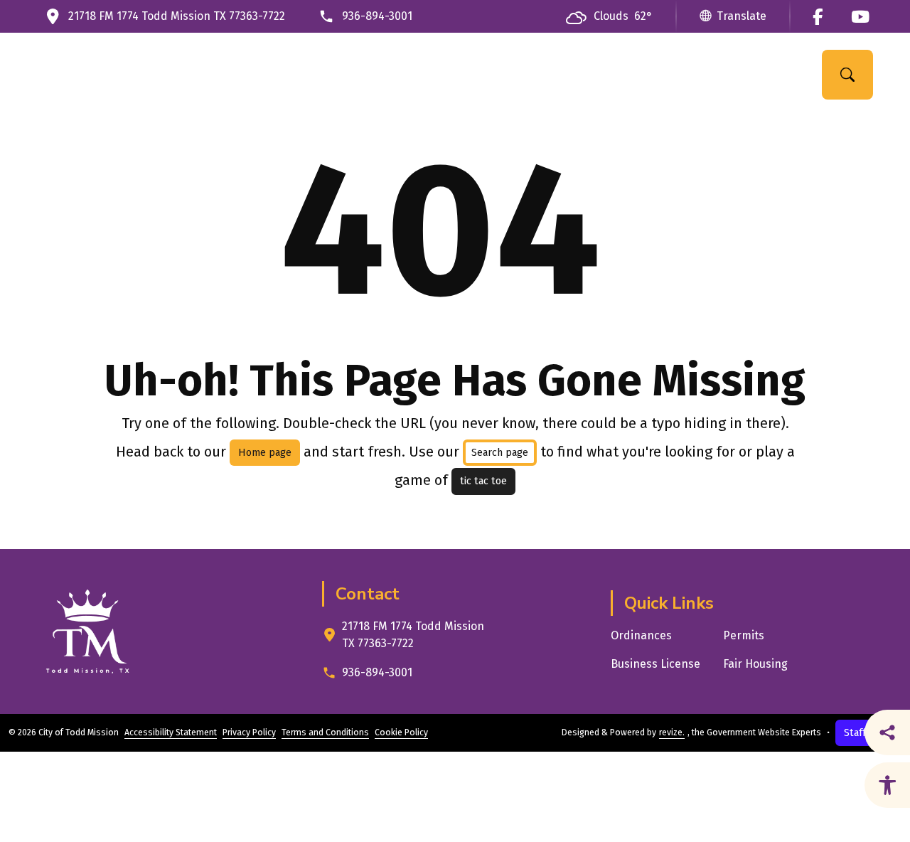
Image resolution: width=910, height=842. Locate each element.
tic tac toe (483, 481)
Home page (264, 453)
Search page (499, 453)
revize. (672, 732)
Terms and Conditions (325, 732)
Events (712, 74)
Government (309, 74)
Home (229, 74)
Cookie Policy (401, 732)
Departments (421, 74)
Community (530, 74)
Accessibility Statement (170, 732)
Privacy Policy (249, 732)
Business (627, 74)
